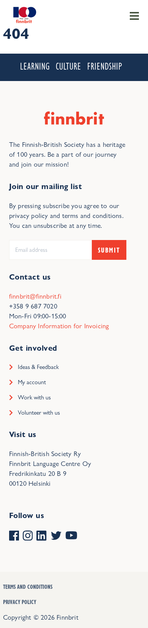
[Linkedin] (41, 536)
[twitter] (56, 536)
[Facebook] (14, 536)
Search (112, 46)
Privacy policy (19, 602)
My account (32, 382)
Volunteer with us (39, 412)
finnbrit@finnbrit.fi (35, 296)
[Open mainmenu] (134, 15)
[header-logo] (24, 14)
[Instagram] (28, 536)
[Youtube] (71, 536)
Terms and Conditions (27, 586)
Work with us (34, 397)
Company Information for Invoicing (59, 326)
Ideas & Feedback (38, 366)
